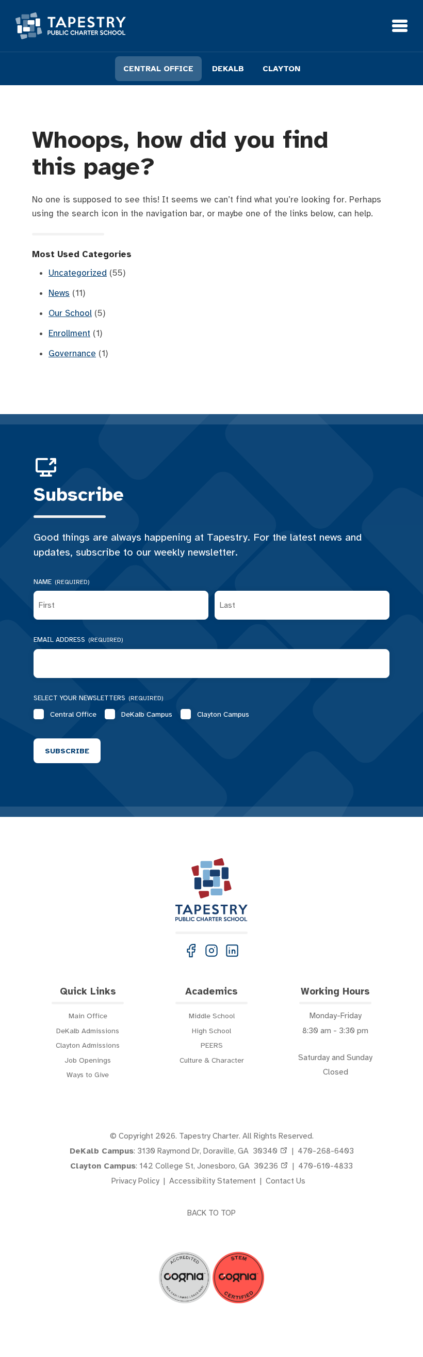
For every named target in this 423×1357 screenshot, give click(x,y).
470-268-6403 (326, 1151)
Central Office (73, 714)
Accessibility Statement (212, 1181)
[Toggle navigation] (400, 26)
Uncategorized (77, 272)
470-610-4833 (325, 1166)
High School (211, 1030)
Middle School (212, 1015)
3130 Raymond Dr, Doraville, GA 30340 (207, 1151)
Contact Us (285, 1181)
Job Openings (87, 1060)
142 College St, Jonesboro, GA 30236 (208, 1166)
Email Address (78, 640)
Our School (70, 313)
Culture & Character (212, 1060)
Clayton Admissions (88, 1045)
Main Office (88, 1015)
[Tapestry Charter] (70, 25)
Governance (72, 353)
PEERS (212, 1045)
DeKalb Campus (146, 714)
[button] (191, 950)
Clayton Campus (223, 714)
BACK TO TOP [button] (211, 1213)
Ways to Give (88, 1074)
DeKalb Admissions (87, 1030)
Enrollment (69, 333)
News (59, 293)
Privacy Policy (135, 1181)
